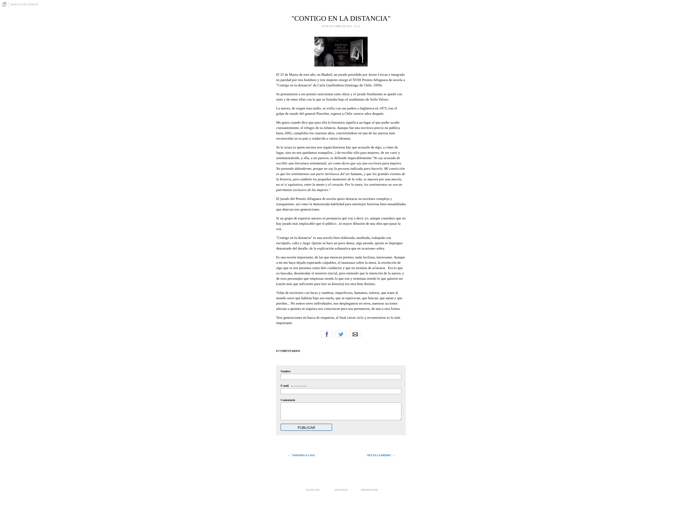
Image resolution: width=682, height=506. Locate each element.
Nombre (286, 371)
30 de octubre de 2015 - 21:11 (341, 26)
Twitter (341, 334)
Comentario (288, 400)
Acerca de (313, 489)
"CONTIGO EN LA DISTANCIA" (341, 18)
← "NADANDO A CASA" (302, 455)
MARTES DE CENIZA (24, 4)
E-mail (294, 385)
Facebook (326, 334)
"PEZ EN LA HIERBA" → (380, 455)
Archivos (341, 489)
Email (355, 334)
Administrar (369, 489)
